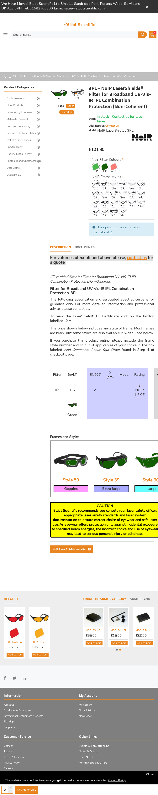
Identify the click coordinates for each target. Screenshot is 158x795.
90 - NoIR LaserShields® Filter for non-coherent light (15, 642)
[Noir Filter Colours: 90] (14, 633)
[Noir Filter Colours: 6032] (39, 633)
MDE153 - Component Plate (94, 630)
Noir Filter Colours (106, 159)
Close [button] (150, 774)
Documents (85, 247)
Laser (70, 106)
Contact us (112, 126)
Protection (66, 112)
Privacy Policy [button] (117, 780)
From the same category (104, 599)
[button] (76, 93)
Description (60, 247)
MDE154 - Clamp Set (119, 630)
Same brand (140, 599)
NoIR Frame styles (106, 176)
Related (11, 599)
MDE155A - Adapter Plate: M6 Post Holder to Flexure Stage (144, 630)
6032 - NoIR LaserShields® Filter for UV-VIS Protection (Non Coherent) (40, 642)
